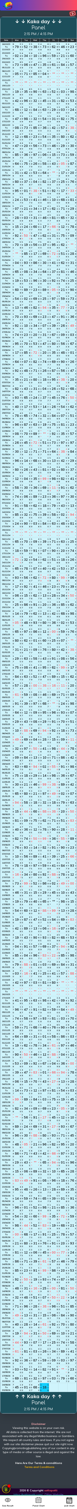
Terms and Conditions (39, 1467)
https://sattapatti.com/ (28, 1494)
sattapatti (50, 1490)
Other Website (54, 1494)
